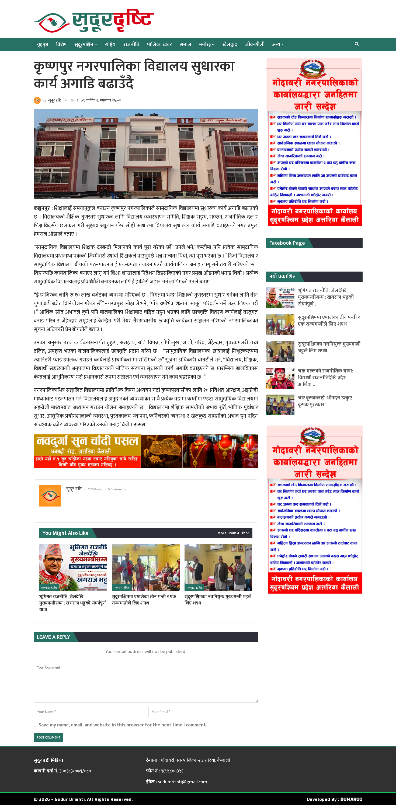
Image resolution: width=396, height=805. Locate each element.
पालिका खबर (159, 44)
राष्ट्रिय (110, 44)
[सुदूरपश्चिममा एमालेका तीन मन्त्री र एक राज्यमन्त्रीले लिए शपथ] (145, 567)
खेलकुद (230, 44)
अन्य (276, 44)
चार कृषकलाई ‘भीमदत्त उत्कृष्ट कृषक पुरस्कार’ (325, 401)
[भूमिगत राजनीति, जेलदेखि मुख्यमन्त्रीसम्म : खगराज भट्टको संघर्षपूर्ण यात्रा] (73, 567)
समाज (185, 44)
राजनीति (131, 44)
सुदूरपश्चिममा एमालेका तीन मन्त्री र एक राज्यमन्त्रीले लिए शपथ (329, 320)
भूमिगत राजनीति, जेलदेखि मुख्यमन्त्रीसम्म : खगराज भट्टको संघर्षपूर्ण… (326, 297)
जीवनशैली (255, 44)
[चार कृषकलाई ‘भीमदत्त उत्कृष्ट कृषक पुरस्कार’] (280, 405)
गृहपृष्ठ (42, 44)
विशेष (61, 44)
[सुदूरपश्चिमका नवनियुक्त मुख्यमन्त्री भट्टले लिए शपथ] (218, 567)
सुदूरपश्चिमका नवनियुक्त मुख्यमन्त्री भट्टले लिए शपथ (329, 347)
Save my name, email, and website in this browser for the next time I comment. (123, 725)
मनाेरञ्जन (207, 44)
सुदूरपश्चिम (83, 44)
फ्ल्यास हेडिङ (49, 588)
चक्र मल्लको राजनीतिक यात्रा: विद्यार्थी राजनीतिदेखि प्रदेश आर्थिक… (325, 378)
